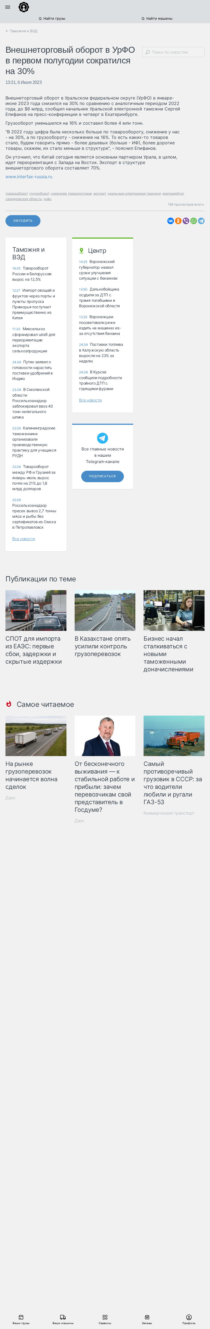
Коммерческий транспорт (169, 813)
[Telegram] (201, 221)
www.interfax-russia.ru (28, 176)
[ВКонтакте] (170, 221)
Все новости (23, 538)
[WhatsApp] (193, 221)
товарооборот (16, 193)
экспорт (99, 193)
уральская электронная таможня (134, 193)
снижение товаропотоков (71, 193)
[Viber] (186, 221)
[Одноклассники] (178, 221)
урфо (47, 199)
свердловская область (23, 199)
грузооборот (39, 193)
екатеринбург (173, 193)
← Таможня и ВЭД (21, 31)
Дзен (10, 797)
